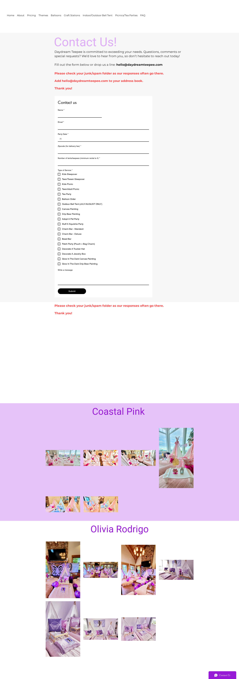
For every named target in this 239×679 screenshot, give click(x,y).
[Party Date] (60, 139)
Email (61, 122)
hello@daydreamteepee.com (139, 65)
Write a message (65, 270)
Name (61, 110)
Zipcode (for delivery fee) (69, 146)
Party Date (63, 134)
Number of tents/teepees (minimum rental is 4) (79, 158)
